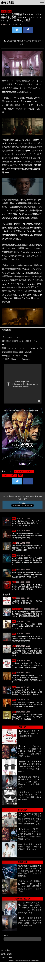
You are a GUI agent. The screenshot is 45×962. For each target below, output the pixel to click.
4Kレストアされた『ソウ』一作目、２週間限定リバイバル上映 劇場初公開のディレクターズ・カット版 (27, 626)
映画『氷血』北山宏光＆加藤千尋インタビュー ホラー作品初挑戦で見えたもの (29, 846)
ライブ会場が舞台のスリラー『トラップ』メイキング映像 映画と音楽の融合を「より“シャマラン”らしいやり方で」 (27, 523)
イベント (15, 609)
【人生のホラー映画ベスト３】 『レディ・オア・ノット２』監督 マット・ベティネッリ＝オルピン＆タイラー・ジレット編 (27, 665)
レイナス (17, 24)
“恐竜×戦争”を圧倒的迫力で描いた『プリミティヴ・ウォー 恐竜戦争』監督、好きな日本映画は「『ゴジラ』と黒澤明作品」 (29, 871)
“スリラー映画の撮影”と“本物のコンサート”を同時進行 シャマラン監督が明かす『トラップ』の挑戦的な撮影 (27, 548)
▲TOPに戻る (6, 957)
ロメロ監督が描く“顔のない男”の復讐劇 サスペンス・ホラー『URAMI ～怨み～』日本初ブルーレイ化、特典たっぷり (29, 782)
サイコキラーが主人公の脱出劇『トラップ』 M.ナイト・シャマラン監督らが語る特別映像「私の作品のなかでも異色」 (27, 536)
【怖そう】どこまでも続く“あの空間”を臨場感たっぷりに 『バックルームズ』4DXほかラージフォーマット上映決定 (27, 717)
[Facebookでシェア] (28, 30)
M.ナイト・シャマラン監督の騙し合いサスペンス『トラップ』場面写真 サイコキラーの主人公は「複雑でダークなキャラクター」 (27, 575)
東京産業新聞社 (21, 960)
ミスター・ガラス (9, 475)
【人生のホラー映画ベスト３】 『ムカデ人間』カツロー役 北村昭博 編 (29, 733)
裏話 (20, 475)
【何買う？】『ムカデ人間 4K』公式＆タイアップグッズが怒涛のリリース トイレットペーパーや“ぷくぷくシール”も (29, 766)
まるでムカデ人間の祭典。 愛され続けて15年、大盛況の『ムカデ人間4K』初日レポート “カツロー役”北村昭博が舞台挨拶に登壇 (28, 614)
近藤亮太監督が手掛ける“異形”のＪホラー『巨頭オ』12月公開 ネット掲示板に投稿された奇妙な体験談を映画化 (27, 639)
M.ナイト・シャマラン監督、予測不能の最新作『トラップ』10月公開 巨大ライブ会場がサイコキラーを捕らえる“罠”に (27, 587)
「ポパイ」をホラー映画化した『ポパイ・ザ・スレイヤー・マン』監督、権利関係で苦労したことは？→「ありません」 (29, 886)
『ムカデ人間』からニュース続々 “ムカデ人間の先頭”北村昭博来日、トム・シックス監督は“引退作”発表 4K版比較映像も (27, 704)
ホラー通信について (9, 950)
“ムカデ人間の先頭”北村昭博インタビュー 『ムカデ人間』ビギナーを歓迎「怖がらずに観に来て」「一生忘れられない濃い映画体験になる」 (29, 819)
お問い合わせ (6, 954)
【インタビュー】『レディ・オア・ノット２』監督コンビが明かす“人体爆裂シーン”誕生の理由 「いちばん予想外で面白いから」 (27, 692)
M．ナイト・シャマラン (24, 471)
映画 (9, 11)
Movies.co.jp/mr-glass (20, 359)
